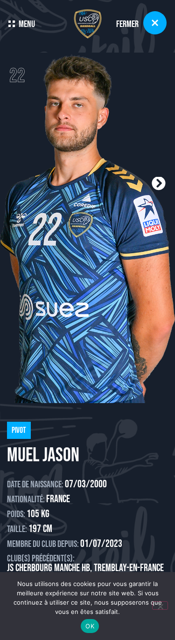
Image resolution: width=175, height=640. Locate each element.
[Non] (160, 605)
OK (89, 626)
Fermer (127, 24)
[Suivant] (126, 184)
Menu (27, 24)
